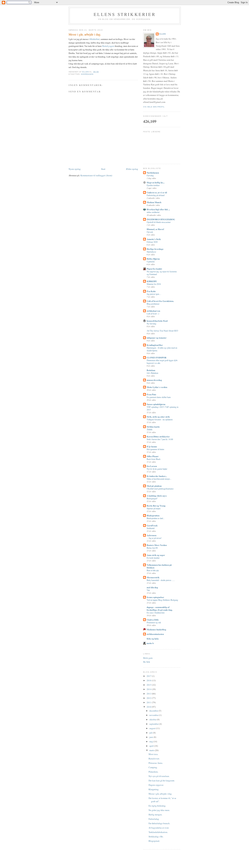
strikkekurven (153, 310)
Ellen (162, 34)
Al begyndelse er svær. (159, 827)
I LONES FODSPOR (156, 357)
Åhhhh (149, 429)
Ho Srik (146, 661)
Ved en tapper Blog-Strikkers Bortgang (162, 600)
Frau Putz (151, 394)
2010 (149, 706)
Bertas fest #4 (152, 547)
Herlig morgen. (155, 814)
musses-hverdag (154, 380)
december (154, 710)
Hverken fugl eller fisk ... (158, 209)
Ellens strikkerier (125, 14)
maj (151, 741)
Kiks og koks (153, 638)
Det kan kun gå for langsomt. (162, 780)
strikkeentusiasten (155, 634)
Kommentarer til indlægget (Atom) (96, 175)
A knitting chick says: (157, 495)
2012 (149, 698)
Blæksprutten (153, 515)
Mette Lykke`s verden (157, 387)
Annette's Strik (154, 239)
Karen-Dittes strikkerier (158, 436)
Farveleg (150, 175)
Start (103, 168)
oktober (153, 719)
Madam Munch (154, 202)
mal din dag (152, 587)
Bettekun (151, 370)
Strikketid (150, 528)
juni (151, 737)
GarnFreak (152, 525)
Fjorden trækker (153, 185)
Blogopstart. (154, 840)
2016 (149, 680)
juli (151, 732)
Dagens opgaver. (156, 784)
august (152, 728)
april (151, 745)
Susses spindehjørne (156, 404)
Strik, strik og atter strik (158, 416)
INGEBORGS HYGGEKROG (161, 219)
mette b (150, 643)
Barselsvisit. (154, 758)
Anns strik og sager (156, 555)
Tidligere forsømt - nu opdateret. (160, 419)
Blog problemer (153, 303)
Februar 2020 (152, 241)
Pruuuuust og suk (154, 622)
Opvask (150, 232)
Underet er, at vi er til (157, 192)
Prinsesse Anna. (156, 762)
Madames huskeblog (156, 629)
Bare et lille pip (153, 570)
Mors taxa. (153, 754)
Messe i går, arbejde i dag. (160, 793)
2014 (149, 689)
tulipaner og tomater (157, 337)
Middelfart (95, 39)
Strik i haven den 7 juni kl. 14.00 (160, 439)
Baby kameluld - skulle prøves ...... (161, 580)
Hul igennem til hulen (155, 449)
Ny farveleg (151, 323)
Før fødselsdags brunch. (159, 823)
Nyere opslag (75, 168)
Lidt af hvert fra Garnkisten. (160, 301)
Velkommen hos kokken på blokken (159, 566)
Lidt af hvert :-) (153, 313)
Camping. (153, 767)
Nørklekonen (153, 172)
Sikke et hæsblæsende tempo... (159, 478)
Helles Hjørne (153, 258)
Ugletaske (151, 261)
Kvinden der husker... (157, 476)
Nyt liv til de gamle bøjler (157, 468)
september (154, 723)
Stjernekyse (151, 251)
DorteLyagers (108, 46)
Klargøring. (154, 789)
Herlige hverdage (155, 248)
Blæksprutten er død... (155, 518)
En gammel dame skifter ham (159, 397)
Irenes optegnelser (155, 597)
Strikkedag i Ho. (156, 836)
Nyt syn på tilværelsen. (159, 776)
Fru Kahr (151, 291)
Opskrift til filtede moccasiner (159, 222)
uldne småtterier (153, 212)
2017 (149, 676)
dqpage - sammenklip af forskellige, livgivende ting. (160, 608)
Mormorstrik (153, 577)
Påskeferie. (153, 771)
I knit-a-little (153, 619)
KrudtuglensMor (155, 345)
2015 (149, 684)
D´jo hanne (152, 446)
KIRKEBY (152, 281)
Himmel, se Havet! (155, 229)
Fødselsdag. (154, 818)
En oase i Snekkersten (155, 612)
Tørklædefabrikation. (158, 832)
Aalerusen (151, 535)
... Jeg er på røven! (154, 538)
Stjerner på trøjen (153, 508)
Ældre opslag (132, 168)
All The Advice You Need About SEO (162, 330)
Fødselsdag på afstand (155, 195)
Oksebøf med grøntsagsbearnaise (160, 488)
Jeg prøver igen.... (154, 294)
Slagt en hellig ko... (155, 182)
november (154, 715)
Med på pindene (154, 485)
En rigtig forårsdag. (157, 805)
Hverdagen (87, 74)
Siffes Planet (152, 456)
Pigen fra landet (154, 268)
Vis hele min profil (154, 107)
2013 (149, 693)
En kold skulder (153, 557)
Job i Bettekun (152, 373)
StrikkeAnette (153, 426)
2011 (149, 702)
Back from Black (153, 459)
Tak (148, 590)
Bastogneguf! (152, 498)
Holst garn (148, 657)
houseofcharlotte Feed (157, 320)
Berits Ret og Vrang (156, 505)
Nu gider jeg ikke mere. (159, 810)
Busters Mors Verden (157, 545)
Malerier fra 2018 (154, 284)
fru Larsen (152, 466)
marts (152, 750)
